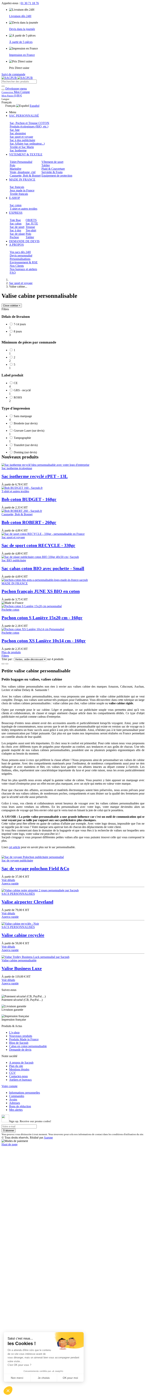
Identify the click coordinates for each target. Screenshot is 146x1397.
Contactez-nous (18, 1076)
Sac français (17, 187)
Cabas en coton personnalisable (28, 1046)
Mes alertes (16, 1109)
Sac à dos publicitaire (22, 140)
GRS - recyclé (22, 390)
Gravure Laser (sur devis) (29, 430)
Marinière (15, 168)
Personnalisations (20, 259)
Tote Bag (15, 220)
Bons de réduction (20, 1106)
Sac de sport (17, 227)
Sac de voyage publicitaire (17, 860)
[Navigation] (3, 89)
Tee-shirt (31, 230)
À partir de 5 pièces (21, 42)
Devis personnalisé (21, 255)
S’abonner (8, 1130)
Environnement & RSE (24, 262)
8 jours (18, 331)
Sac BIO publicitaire (14, 560)
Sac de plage (17, 233)
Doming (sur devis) (25, 452)
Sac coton (15, 205)
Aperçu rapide (10, 883)
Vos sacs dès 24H (20, 252)
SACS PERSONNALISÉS (18, 893)
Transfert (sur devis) (26, 445)
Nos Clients (17, 265)
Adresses (14, 1103)
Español (34, 105)
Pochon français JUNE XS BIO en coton (41, 591)
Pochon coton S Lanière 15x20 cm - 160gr (42, 617)
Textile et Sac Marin (22, 147)
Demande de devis (20, 1049)
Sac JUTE (32, 223)
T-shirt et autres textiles (23, 208)
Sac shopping (18, 133)
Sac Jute (15, 129)
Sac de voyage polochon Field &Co (35, 868)
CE (16, 383)
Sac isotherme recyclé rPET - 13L (35, 476)
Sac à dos (15, 230)
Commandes (16, 1096)
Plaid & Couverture (53, 168)
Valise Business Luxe (22, 968)
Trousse (30, 227)
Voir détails (8, 880)
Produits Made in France (24, 1039)
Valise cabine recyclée (23, 935)
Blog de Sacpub (18, 1042)
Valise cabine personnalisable (19, 960)
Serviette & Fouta (52, 172)
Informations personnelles (24, 1092)
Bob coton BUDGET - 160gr (29, 499)
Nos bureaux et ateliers (23, 269)
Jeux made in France (22, 190)
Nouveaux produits (20, 1036)
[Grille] (3, 663)
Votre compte (9, 1086)
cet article (14, 847)
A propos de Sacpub (21, 1062)
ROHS (18, 397)
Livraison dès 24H (20, 16)
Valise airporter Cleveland (27, 901)
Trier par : (7, 659)
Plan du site (16, 1066)
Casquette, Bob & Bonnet (25, 175)
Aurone (48, 1137)
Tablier (45, 165)
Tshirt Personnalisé (21, 161)
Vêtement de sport (52, 161)
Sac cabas (15, 223)
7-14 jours (20, 324)
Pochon (14, 237)
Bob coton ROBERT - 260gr (29, 522)
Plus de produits (11, 652)
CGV (12, 1072)
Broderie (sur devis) (25, 423)
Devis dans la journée (22, 29)
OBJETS (31, 220)
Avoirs (13, 1099)
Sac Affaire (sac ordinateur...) (27, 143)
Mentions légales (19, 1069)
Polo (12, 165)
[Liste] (6, 663)
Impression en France (22, 55)
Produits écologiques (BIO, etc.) (29, 126)
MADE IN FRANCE (15, 583)
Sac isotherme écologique (17, 468)
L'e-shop (14, 1032)
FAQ (13, 272)
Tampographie (22, 437)
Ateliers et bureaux (20, 1079)
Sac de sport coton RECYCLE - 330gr (38, 545)
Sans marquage (23, 416)
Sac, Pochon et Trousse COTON (29, 123)
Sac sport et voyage (21, 136)
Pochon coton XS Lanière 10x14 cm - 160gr (44, 640)
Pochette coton (10, 609)
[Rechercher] (3, 86)
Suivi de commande (13, 74)
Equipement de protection (56, 175)
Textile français (19, 193)
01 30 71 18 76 (30, 3)
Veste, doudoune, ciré (23, 172)
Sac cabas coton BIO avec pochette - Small (43, 568)
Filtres (5, 655)
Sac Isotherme (18, 150)
